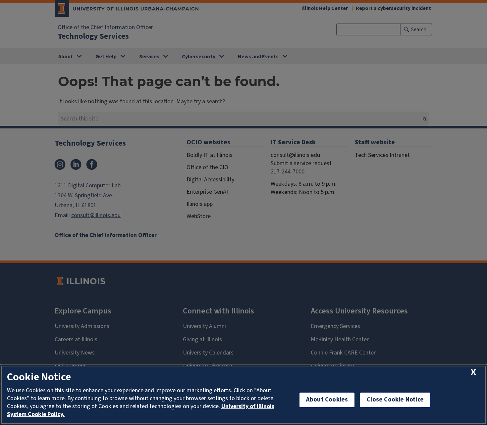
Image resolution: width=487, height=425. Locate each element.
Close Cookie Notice (395, 399)
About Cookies (327, 399)
